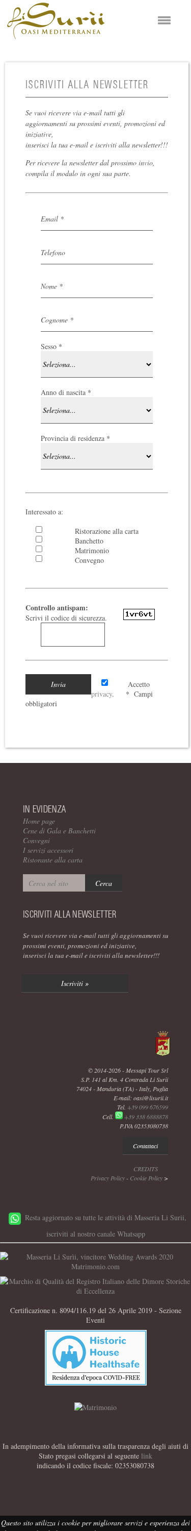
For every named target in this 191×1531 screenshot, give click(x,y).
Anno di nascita (66, 392)
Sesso (51, 346)
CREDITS (145, 1169)
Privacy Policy (108, 1178)
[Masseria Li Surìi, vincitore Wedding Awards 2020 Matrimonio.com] (95, 1266)
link (146, 1456)
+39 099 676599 (147, 1107)
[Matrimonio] (95, 1407)
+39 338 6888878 (146, 1117)
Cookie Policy (146, 1178)
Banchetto (85, 541)
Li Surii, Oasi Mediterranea (56, 21)
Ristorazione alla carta (103, 531)
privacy (101, 694)
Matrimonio (88, 550)
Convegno (86, 560)
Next (166, 57)
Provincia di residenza (75, 438)
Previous (24, 57)
